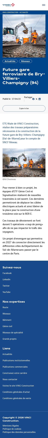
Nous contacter (10, 379)
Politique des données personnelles (19, 432)
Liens (6, 348)
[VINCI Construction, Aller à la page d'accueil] (8, 5)
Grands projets (10, 339)
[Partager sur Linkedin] (40, 99)
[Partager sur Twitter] (36, 99)
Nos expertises (14, 301)
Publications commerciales (15, 367)
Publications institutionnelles (16, 360)
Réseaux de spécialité (13, 333)
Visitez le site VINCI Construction (18, 386)
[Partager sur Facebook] (33, 99)
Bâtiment (7, 320)
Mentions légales (11, 426)
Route (5, 307)
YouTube (6, 292)
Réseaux (6, 314)
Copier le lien (24, 108)
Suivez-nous (12, 267)
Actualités (7, 354)
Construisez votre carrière (15, 373)
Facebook (7, 273)
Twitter (6, 286)
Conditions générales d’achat (16, 392)
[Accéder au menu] (43, 5)
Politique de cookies (12, 429)
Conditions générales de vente (17, 398)
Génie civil (7, 326)
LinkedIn (6, 279)
